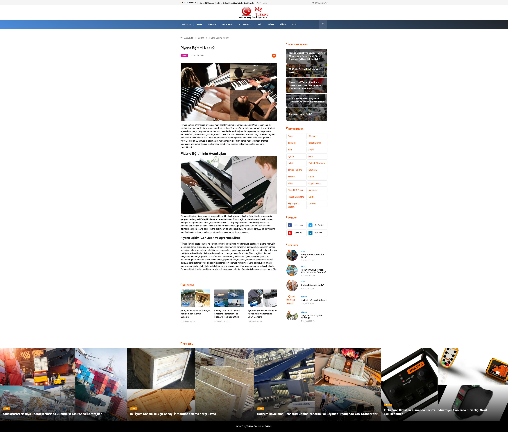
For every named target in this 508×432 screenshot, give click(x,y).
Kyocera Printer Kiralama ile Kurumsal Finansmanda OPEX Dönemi (262, 313)
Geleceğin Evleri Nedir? (208, 3)
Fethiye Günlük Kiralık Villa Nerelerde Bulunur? (313, 270)
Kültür (290, 183)
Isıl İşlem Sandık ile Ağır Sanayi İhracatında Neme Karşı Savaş (173, 414)
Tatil (259, 24)
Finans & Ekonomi (296, 197)
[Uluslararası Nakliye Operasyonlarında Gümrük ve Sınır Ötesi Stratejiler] (63, 384)
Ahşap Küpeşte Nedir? (313, 284)
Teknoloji (227, 24)
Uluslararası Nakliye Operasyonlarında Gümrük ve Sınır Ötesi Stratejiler (52, 414)
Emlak (311, 197)
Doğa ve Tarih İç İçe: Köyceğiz (312, 316)
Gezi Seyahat (244, 24)
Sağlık (270, 24)
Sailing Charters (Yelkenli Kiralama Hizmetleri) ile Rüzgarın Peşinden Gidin (227, 313)
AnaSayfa (186, 24)
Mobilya (312, 203)
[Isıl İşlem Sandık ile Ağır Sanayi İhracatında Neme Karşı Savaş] (190, 384)
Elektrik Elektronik (317, 163)
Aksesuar (313, 190)
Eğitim (283, 24)
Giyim (311, 176)
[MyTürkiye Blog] (254, 12)
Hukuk (291, 163)
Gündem (212, 24)
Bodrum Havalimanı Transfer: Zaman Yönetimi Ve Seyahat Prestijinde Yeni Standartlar (317, 414)
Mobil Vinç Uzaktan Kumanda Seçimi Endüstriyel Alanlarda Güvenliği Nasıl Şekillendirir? (435, 412)
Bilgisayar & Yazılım (293, 205)
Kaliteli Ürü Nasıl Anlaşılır (314, 300)
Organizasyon (315, 183)
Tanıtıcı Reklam (295, 170)
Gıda (294, 24)
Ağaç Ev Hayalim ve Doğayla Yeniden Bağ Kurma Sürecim (195, 313)
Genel (199, 24)
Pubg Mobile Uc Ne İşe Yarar (312, 255)
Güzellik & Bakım (295, 190)
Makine (253, 304)
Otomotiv (313, 170)
